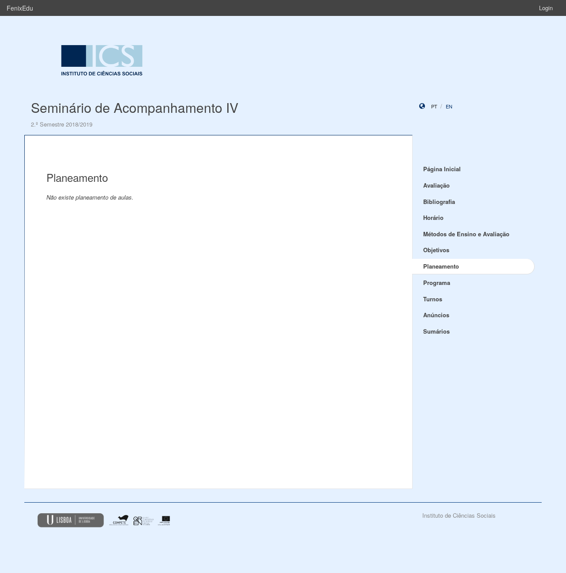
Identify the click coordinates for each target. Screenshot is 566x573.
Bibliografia (439, 201)
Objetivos (436, 250)
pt (434, 106)
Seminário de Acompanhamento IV (134, 107)
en (449, 106)
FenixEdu (20, 8)
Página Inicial (442, 169)
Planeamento (441, 266)
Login (546, 8)
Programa (436, 282)
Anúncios (436, 315)
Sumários (436, 331)
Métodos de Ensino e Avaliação (466, 234)
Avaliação (436, 185)
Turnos (432, 299)
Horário (433, 217)
